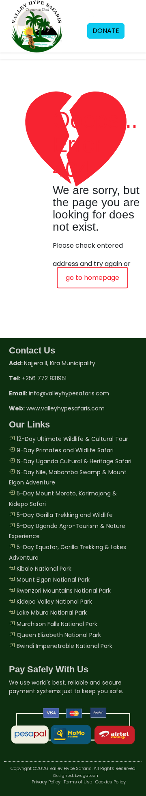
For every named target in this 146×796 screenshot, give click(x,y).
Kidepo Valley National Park (54, 602)
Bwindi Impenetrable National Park (64, 646)
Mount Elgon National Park (53, 580)
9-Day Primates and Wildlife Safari (65, 450)
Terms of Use (78, 782)
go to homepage (92, 277)
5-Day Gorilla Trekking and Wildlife (65, 515)
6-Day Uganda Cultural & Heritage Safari (74, 461)
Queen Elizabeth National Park (59, 635)
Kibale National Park (44, 569)
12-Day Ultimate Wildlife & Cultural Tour (72, 439)
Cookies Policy (110, 782)
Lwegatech (86, 775)
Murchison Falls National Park (57, 624)
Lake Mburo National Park (52, 612)
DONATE (105, 30)
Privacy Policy (46, 782)
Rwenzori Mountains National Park (64, 591)
